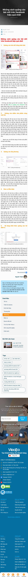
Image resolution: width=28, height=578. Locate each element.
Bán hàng (3, 539)
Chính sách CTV (19, 544)
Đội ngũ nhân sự (4, 507)
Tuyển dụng (3, 505)
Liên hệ (16, 549)
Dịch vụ (2, 567)
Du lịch (2, 554)
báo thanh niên (16, 358)
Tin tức (2, 562)
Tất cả (5, 301)
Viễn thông (3, 564)
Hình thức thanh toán (20, 541)
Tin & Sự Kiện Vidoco (9, 324)
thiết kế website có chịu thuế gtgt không (12, 377)
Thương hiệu (7, 311)
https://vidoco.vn (7, 288)
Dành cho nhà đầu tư (20, 564)
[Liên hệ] (13, 574)
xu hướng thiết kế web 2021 (11, 369)
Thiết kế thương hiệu (20, 507)
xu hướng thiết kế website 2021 (12, 366)
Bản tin (2, 510)
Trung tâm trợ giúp (19, 539)
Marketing (6, 314)
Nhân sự (6, 318)
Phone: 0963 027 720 (20, 559)
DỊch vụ (17, 552)
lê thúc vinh (7, 358)
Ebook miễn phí (7, 321)
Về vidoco (3, 502)
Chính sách (6, 331)
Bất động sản (4, 544)
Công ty (3, 541)
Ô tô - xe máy (4, 557)
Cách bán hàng (7, 308)
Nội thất (3, 546)
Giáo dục (3, 559)
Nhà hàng (3, 552)
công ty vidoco (7, 362)
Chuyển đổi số (18, 510)
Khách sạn (3, 549)
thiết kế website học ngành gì (11, 373)
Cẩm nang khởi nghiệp (9, 328)
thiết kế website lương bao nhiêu (12, 385)
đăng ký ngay (22, 418)
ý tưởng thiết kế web (9, 382)
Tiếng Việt (14, 455)
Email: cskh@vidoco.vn (20, 562)
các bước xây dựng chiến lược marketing (11, 389)
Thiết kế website (8, 305)
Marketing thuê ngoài (20, 505)
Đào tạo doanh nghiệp (20, 512)
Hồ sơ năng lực (4, 512)
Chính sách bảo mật (20, 546)
